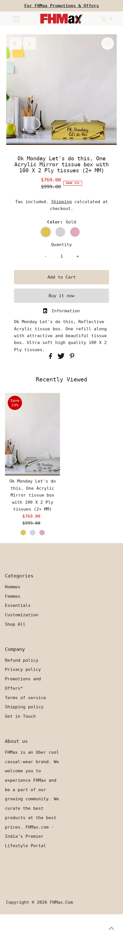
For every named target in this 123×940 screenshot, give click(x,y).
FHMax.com (61, 902)
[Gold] (23, 532)
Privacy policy (23, 669)
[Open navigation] (16, 18)
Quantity (61, 244)
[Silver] (32, 532)
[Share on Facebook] (52, 357)
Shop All (15, 624)
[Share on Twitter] (62, 357)
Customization (21, 614)
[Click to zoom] (107, 43)
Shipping (61, 201)
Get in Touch (20, 716)
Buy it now (61, 295)
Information (65, 310)
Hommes (12, 586)
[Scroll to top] (111, 928)
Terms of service (25, 697)
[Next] (29, 43)
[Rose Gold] (42, 532)
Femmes (12, 596)
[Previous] (15, 43)
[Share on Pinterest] (72, 357)
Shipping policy (24, 706)
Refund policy (21, 660)
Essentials (18, 605)
